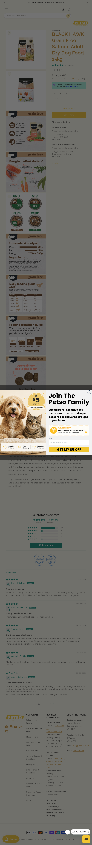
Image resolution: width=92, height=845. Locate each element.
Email (50, 439)
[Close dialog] (89, 392)
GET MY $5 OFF (69, 449)
